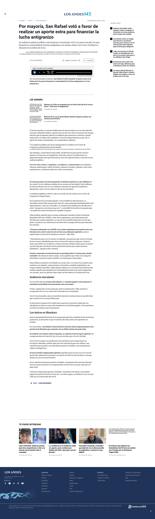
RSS (126, 478)
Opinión (72, 475)
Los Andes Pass (103, 475)
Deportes (44, 489)
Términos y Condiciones (133, 472)
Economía (45, 480)
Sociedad (44, 483)
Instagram (10, 483)
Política (30, 20)
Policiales (45, 486)
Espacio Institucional (76, 491)
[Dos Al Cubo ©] (137, 508)
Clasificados (101, 480)
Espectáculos (46, 491)
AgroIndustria (74, 483)
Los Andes (22, 20)
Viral (71, 489)
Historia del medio (131, 480)
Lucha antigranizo (45, 383)
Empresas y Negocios (76, 478)
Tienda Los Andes (103, 478)
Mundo (72, 472)
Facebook (5, 483)
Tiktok (14, 483)
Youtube (22, 483)
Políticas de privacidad (132, 475)
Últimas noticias (47, 475)
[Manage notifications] (150, 511)
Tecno (71, 486)
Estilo (71, 480)
